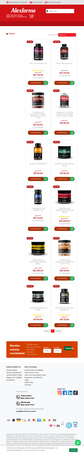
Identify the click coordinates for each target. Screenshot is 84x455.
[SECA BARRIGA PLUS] (64, 51)
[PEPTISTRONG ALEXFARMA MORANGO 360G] (64, 196)
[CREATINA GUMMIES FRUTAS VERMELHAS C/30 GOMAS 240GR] (64, 100)
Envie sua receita (54, 2)
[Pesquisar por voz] (47, 11)
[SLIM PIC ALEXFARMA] (38, 51)
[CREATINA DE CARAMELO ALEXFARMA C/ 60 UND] (64, 248)
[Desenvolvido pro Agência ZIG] (58, 426)
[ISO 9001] (63, 424)
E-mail (56, 347)
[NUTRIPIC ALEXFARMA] (38, 152)
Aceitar (73, 450)
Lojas (27, 380)
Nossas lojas (37, 2)
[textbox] (60, 11)
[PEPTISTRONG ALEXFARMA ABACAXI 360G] (38, 248)
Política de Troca (31, 373)
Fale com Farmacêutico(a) (35, 375)
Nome (45, 347)
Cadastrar (68, 348)
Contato (28, 385)
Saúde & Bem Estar (14, 375)
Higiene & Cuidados (14, 377)
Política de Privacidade (34, 370)
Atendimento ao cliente (18, 2)
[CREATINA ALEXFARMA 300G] (38, 296)
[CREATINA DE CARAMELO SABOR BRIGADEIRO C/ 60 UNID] (38, 100)
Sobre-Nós (29, 382)
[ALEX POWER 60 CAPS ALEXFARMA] (64, 296)
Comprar (36, 83)
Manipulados (11, 370)
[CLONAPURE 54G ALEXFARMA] (38, 196)
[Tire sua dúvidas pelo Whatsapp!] (78, 443)
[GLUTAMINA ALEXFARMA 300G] (64, 152)
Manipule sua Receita (33, 377)
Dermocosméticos (13, 373)
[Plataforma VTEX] (52, 426)
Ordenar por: (53, 35)
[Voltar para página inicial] (23, 11)
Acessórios (10, 380)
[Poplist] (69, 425)
